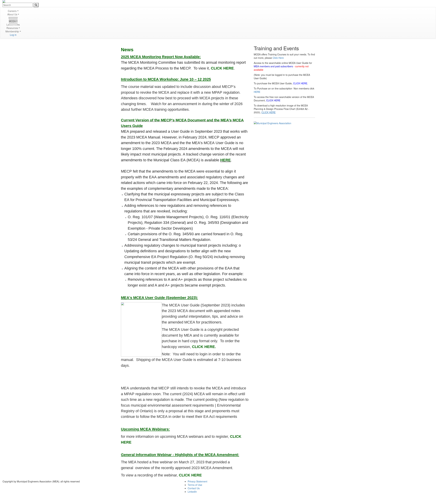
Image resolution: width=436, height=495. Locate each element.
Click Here (278, 57)
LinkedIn (192, 491)
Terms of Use (195, 484)
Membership (12, 31)
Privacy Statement (197, 481)
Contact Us (194, 488)
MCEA (12, 21)
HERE (257, 92)
